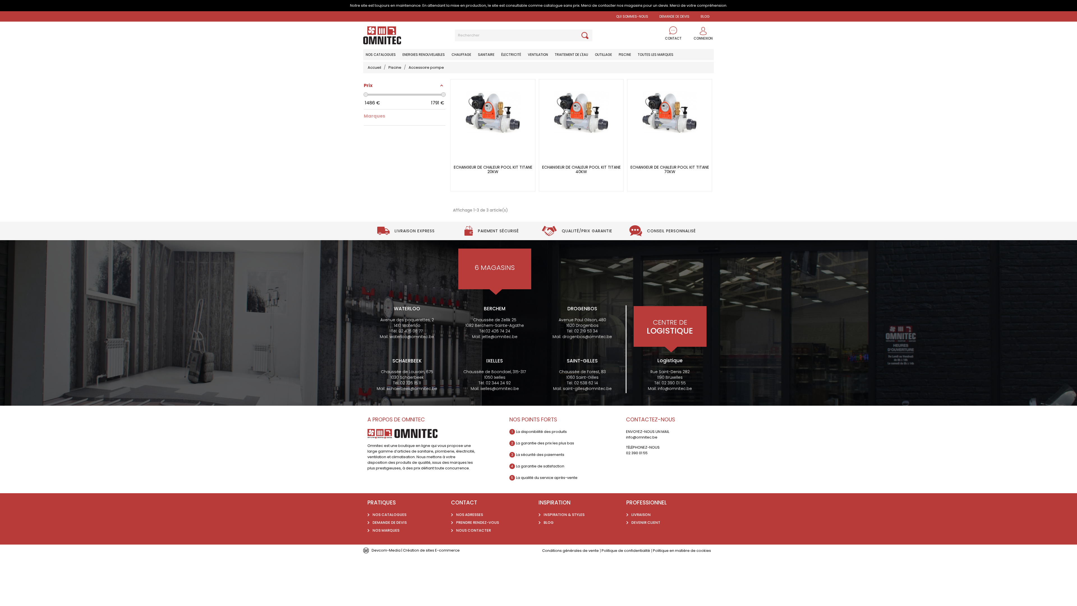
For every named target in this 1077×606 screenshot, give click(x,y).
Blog (549, 522)
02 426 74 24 (497, 331)
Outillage (603, 54)
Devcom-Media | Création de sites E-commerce (416, 550)
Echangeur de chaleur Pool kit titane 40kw (581, 169)
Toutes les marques (655, 54)
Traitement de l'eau (571, 54)
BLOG (705, 16)
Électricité (511, 54)
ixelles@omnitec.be (499, 388)
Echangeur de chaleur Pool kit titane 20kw (493, 169)
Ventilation (538, 54)
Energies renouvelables (423, 54)
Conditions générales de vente (570, 550)
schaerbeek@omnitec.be (411, 388)
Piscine (625, 54)
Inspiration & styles (564, 514)
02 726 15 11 (410, 383)
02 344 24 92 (498, 383)
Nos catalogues (381, 54)
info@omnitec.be (675, 388)
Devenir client (645, 522)
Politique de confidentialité (626, 550)
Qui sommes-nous (632, 16)
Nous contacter (473, 530)
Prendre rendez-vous (477, 522)
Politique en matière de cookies (682, 550)
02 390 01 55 (674, 383)
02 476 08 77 (411, 331)
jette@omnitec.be (499, 336)
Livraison (641, 514)
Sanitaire (486, 54)
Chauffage (461, 54)
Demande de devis (674, 16)
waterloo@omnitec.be (412, 336)
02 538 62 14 (586, 383)
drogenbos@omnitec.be (587, 336)
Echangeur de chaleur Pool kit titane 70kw (669, 169)
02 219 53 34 (586, 331)
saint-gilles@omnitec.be (587, 388)
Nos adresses (469, 514)
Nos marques (385, 530)
